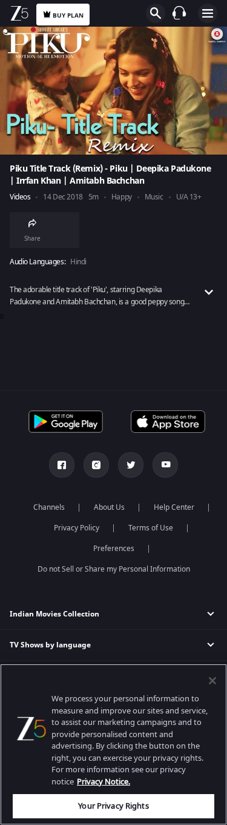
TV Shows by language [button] (50, 645)
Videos (20, 197)
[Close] (212, 680)
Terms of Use (150, 528)
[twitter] (130, 465)
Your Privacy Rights (113, 806)
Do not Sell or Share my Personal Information (114, 569)
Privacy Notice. (103, 781)
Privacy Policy (76, 528)
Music (154, 197)
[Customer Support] (179, 13)
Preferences (113, 548)
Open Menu (207, 13)
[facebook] (61, 465)
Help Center (174, 507)
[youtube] (165, 465)
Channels (49, 507)
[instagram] (96, 465)
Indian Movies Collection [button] (54, 614)
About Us (109, 507)
